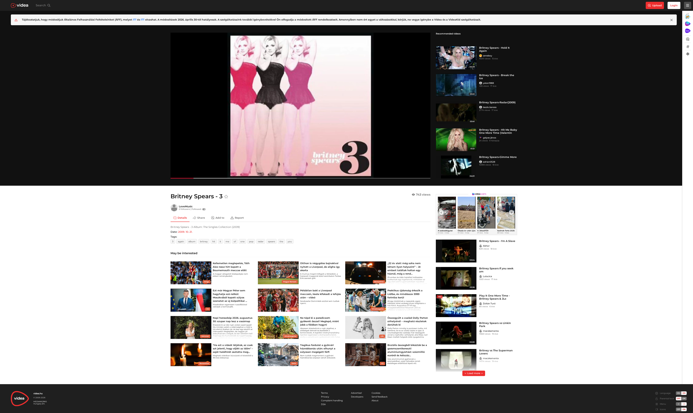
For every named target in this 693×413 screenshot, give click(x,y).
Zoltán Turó (489, 303)
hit (213, 241)
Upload (657, 5)
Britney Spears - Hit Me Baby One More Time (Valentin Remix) (498, 133)
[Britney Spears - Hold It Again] (456, 57)
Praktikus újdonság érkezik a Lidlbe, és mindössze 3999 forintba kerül (404, 294)
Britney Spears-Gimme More (498, 157)
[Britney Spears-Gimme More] (456, 167)
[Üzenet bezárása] (671, 20)
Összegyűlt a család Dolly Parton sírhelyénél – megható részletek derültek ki (407, 321)
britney (204, 241)
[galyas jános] (480, 137)
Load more (473, 373)
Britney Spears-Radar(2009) (497, 102)
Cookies (376, 393)
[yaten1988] (480, 83)
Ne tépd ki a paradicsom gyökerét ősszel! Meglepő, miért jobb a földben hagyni (319, 321)
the (281, 241)
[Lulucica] (480, 276)
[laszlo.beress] (480, 107)
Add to (219, 217)
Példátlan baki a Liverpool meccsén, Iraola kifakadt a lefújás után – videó (320, 294)
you (290, 241)
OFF (678, 409)
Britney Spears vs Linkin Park (495, 324)
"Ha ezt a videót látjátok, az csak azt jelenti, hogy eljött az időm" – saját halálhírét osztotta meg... (233, 348)
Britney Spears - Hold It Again (494, 49)
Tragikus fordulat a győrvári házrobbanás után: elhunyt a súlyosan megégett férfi (317, 348)
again (181, 241)
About (375, 400)
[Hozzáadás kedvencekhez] (226, 196)
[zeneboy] (480, 55)
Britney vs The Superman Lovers (496, 352)
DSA (323, 404)
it (220, 241)
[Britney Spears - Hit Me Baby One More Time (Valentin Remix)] (456, 139)
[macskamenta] (480, 331)
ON (684, 398)
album (191, 241)
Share (201, 217)
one (242, 241)
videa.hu (38, 393)
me (227, 241)
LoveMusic (186, 206)
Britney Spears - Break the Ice (496, 77)
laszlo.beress (489, 107)
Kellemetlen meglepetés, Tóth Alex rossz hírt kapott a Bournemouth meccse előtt (231, 266)
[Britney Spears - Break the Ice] (456, 85)
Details (182, 217)
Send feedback (379, 396)
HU (678, 393)
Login (674, 5)
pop (251, 241)
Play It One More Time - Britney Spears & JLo (494, 297)
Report (239, 217)
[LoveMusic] (174, 207)
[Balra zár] (678, 404)
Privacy (325, 396)
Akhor (486, 245)
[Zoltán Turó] (480, 303)
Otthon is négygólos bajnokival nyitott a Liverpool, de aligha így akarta (320, 266)
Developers (357, 396)
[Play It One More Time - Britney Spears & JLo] (456, 305)
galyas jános (489, 137)
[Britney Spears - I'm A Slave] (456, 251)
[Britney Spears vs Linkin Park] (456, 333)
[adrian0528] (480, 161)
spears (271, 241)
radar (260, 241)
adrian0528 (489, 161)
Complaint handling (332, 400)
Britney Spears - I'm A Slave (497, 241)
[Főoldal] (19, 5)
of (235, 241)
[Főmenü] (687, 5)
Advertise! (356, 393)
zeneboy (487, 55)
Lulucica (487, 276)
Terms (324, 393)
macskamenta (491, 331)
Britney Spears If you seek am (496, 270)
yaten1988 (488, 83)
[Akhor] (480, 245)
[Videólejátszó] (300, 105)
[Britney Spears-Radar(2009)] (456, 112)
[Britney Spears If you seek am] (456, 278)
